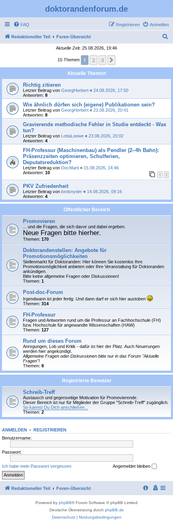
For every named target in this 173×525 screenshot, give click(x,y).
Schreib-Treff (39, 392)
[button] (111, 60)
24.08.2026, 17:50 (110, 90)
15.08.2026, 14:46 (101, 167)
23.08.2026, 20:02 (106, 135)
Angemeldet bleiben (132, 466)
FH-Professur (39, 315)
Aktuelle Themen (86, 73)
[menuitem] (21, 24)
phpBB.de (114, 510)
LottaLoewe (72, 135)
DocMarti (70, 167)
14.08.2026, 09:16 (104, 191)
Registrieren (49, 429)
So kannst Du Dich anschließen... (55, 407)
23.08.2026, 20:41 (110, 110)
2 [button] (93, 60)
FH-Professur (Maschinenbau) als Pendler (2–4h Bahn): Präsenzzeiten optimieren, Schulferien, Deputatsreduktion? (91, 156)
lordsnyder (71, 191)
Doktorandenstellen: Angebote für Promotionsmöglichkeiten (65, 253)
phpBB (65, 502)
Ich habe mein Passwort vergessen (36, 466)
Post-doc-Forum (43, 292)
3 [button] (102, 60)
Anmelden (14, 429)
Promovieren (39, 221)
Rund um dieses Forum (52, 341)
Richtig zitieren (42, 85)
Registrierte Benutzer (86, 380)
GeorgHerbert (75, 90)
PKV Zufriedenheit (45, 186)
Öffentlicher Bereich (87, 209)
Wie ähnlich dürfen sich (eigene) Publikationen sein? (89, 105)
